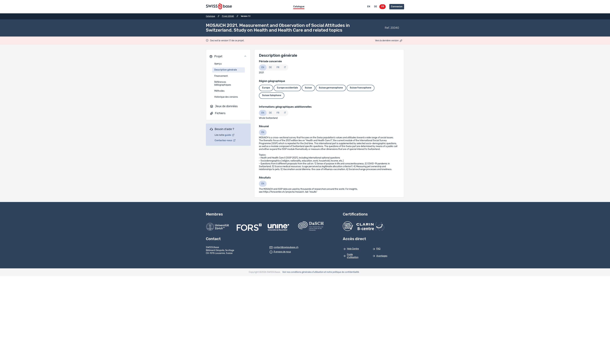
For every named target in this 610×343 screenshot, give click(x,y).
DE (375, 7)
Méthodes (219, 91)
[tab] (263, 67)
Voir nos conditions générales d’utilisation (303, 272)
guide (228, 135)
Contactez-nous (224, 140)
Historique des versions (226, 97)
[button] (228, 56)
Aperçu (218, 64)
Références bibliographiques (222, 83)
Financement (221, 76)
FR (382, 7)
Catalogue (298, 7)
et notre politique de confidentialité (341, 272)
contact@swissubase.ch (286, 247)
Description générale (225, 70)
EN (368, 7)
